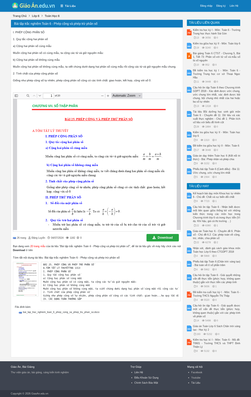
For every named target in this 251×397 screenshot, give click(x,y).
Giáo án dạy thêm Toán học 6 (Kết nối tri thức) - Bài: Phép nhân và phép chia (216, 157)
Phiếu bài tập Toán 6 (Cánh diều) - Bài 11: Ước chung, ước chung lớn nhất (216, 171)
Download (165, 237)
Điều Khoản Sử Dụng (146, 377)
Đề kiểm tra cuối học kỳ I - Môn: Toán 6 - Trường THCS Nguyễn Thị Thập (216, 294)
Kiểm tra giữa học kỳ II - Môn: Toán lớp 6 (216, 43)
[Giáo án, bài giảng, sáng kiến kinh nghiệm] (34, 5)
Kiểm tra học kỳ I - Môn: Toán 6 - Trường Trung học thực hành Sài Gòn (216, 31)
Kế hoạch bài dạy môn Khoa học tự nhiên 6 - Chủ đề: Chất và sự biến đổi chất (216, 195)
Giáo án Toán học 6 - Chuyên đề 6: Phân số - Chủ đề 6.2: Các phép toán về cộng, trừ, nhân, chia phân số (216, 235)
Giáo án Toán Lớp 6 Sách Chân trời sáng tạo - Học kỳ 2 (216, 328)
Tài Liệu (195, 382)
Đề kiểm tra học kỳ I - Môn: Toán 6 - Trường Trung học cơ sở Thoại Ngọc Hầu (216, 74)
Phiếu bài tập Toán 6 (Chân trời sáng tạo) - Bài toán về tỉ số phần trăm (216, 263)
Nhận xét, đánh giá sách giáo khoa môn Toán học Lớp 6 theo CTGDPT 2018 (216, 250)
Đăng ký (221, 5)
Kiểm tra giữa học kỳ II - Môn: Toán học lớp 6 (216, 134)
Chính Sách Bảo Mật (146, 382)
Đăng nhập (206, 5)
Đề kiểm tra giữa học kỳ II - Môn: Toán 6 (216, 145)
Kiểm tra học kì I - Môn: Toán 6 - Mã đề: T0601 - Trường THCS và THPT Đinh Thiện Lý (216, 343)
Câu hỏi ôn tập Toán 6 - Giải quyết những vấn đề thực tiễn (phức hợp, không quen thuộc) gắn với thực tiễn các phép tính (216, 279)
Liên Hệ (234, 5)
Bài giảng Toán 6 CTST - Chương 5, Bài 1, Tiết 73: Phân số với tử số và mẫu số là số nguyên (216, 57)
